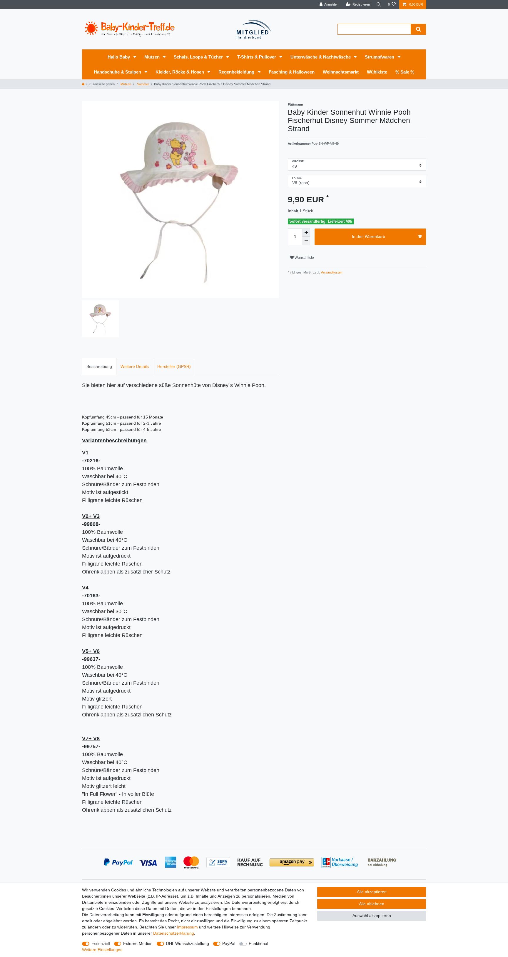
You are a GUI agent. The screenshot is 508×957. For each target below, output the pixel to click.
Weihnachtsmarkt (341, 71)
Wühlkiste (377, 71)
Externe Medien (138, 943)
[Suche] (379, 4)
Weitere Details (135, 366)
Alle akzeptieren (372, 891)
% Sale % (404, 71)
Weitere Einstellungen (102, 949)
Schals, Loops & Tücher (199, 56)
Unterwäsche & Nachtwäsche (321, 56)
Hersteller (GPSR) (174, 366)
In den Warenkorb (368, 236)
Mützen (152, 56)
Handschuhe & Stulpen (118, 71)
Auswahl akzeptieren (371, 915)
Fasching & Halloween (292, 71)
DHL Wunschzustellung (187, 943)
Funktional (258, 943)
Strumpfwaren (380, 56)
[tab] (99, 366)
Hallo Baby (119, 56)
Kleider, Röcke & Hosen (180, 71)
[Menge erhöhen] (306, 233)
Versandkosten (331, 272)
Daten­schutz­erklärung (173, 933)
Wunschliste (304, 258)
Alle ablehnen (371, 903)
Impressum (187, 927)
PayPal (228, 943)
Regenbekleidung (236, 71)
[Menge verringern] (306, 241)
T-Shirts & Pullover (257, 56)
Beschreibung (99, 366)
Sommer (142, 84)
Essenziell (100, 943)
